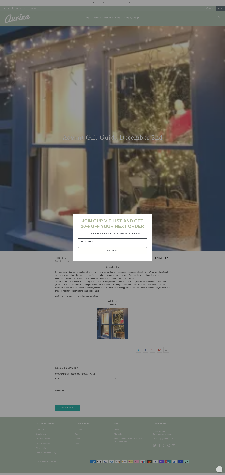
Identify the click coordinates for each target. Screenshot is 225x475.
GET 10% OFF (112, 251)
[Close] (148, 217)
